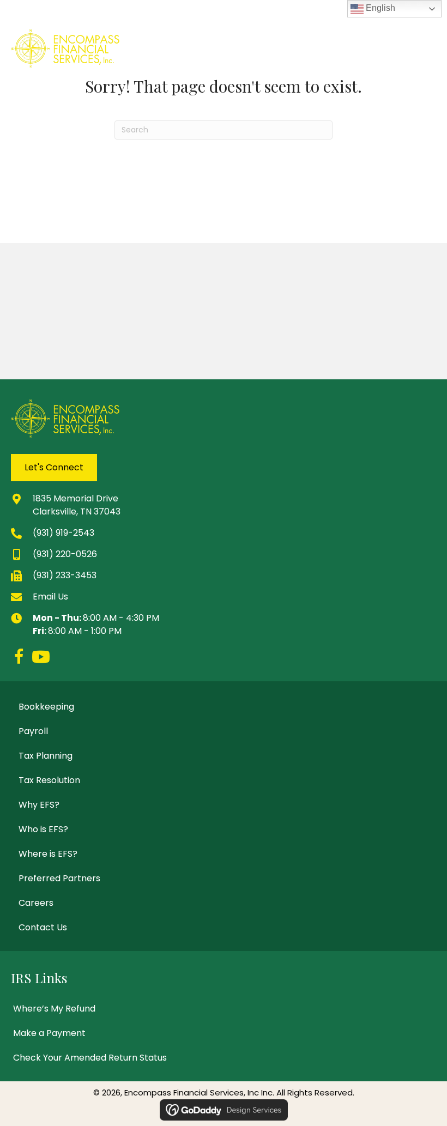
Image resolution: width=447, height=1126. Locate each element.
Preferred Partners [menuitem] (59, 878)
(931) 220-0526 (65, 554)
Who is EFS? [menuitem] (43, 829)
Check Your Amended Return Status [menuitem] (90, 1057)
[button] (19, 657)
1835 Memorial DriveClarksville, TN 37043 (76, 505)
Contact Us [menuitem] (43, 927)
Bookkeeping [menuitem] (46, 706)
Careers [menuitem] (36, 903)
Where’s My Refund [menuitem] (54, 1008)
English (379, 8)
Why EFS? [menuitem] (39, 804)
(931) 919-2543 (63, 532)
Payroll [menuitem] (33, 731)
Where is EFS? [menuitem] (48, 853)
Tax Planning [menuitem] (46, 755)
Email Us (50, 596)
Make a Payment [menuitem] (49, 1033)
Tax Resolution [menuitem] (49, 780)
